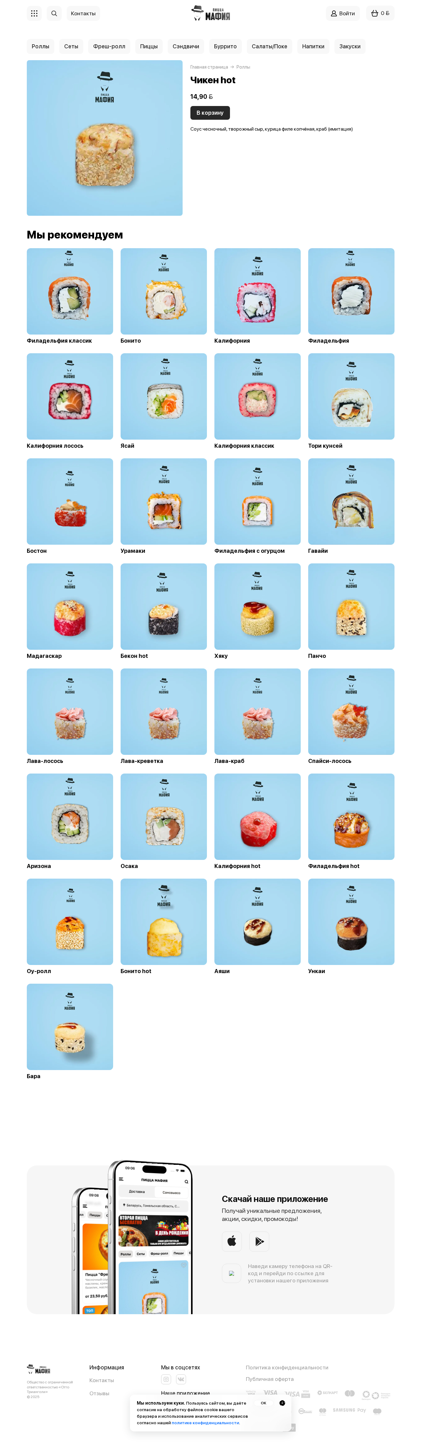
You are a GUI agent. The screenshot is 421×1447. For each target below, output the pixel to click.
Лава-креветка (142, 761)
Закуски (350, 46)
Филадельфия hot (334, 866)
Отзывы (99, 1393)
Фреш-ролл (109, 46)
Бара (34, 1076)
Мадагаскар (44, 656)
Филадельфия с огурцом (249, 551)
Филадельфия (328, 341)
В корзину (210, 112)
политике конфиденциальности (205, 1422)
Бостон (37, 551)
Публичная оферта (270, 1379)
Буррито (225, 46)
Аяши (222, 971)
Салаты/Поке (269, 46)
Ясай (127, 446)
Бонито (131, 341)
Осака (129, 866)
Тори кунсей (325, 446)
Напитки (313, 46)
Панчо (317, 656)
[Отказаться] (282, 1403)
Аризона (39, 866)
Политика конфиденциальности (287, 1367)
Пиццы (149, 46)
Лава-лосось (45, 761)
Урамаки (133, 551)
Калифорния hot (237, 866)
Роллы (40, 46)
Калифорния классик (244, 446)
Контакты (101, 1380)
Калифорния (232, 341)
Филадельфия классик (59, 341)
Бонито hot (136, 971)
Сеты (71, 46)
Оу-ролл (39, 971)
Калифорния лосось (55, 446)
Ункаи (316, 971)
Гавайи (318, 551)
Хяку (221, 656)
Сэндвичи (186, 46)
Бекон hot (134, 656)
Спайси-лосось (330, 761)
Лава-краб (229, 761)
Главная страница (209, 67)
